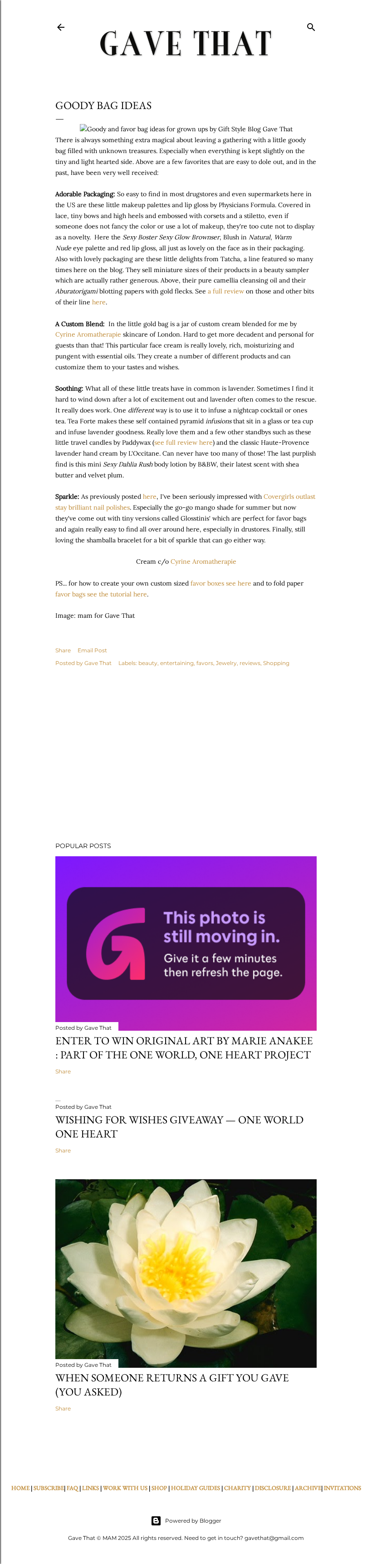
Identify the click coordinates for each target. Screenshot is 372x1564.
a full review (226, 291)
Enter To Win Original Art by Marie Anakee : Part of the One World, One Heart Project (184, 1047)
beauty (147, 663)
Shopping (276, 663)
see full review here (183, 442)
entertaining (177, 663)
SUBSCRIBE (49, 1488)
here (98, 302)
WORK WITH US (125, 1488)
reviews (250, 663)
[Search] (311, 25)
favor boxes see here (221, 583)
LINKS (90, 1488)
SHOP (159, 1488)
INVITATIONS (342, 1488)
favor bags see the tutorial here (101, 594)
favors (204, 663)
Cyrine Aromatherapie (88, 334)
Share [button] (63, 650)
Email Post (92, 650)
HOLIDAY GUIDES (195, 1488)
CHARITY (237, 1488)
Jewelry (226, 663)
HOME (20, 1488)
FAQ (72, 1488)
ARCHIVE (308, 1488)
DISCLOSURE (273, 1488)
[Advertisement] (186, 755)
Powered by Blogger (193, 1520)
